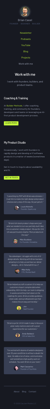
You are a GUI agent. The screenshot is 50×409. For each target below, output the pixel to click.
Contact (32, 392)
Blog (24, 392)
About (17, 392)
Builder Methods (14, 106)
